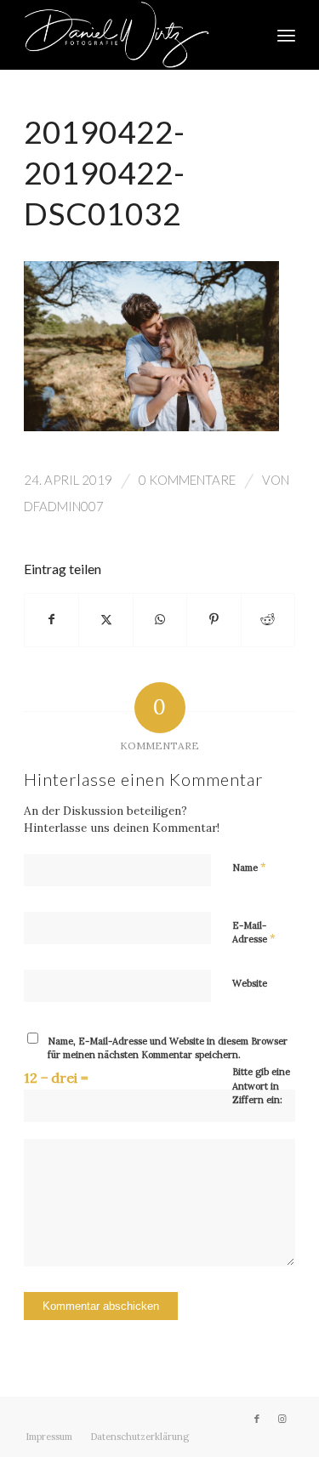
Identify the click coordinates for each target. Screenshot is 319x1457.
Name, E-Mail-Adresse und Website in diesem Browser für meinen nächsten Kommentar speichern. (168, 1048)
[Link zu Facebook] (257, 1418)
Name (249, 867)
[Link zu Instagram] (282, 1418)
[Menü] (286, 34)
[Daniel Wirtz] (132, 35)
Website (249, 983)
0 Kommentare (187, 479)
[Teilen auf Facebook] (51, 620)
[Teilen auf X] (105, 620)
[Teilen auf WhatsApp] (160, 620)
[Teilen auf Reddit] (268, 620)
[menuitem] (286, 34)
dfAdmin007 (64, 506)
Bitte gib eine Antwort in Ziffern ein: (261, 1086)
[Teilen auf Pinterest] (213, 620)
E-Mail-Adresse (254, 933)
